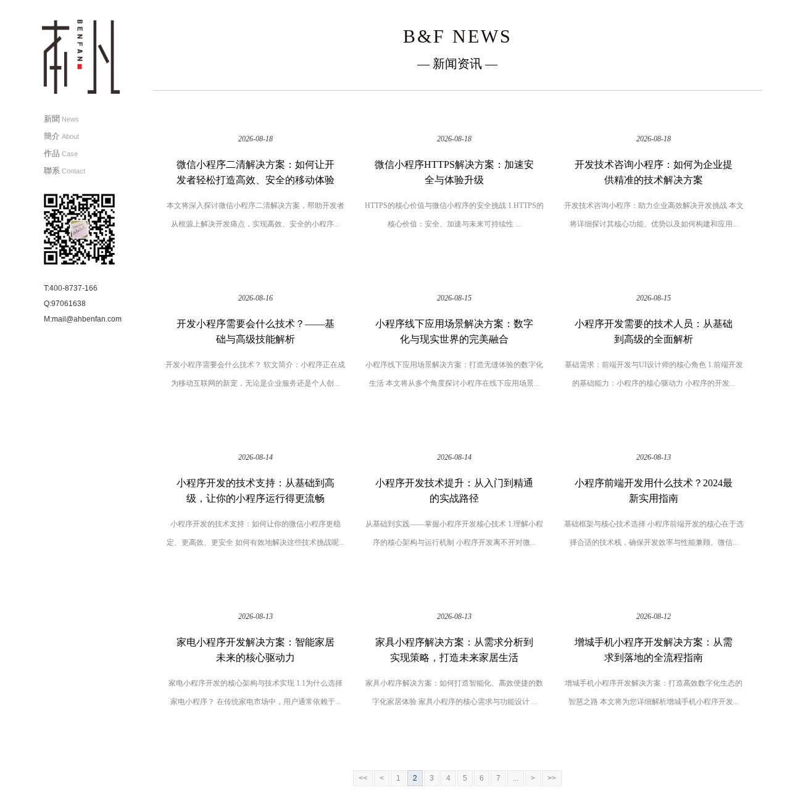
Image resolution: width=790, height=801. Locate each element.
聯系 (64, 170)
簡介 (61, 136)
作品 (61, 153)
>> (551, 778)
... (515, 778)
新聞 (61, 118)
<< (363, 778)
